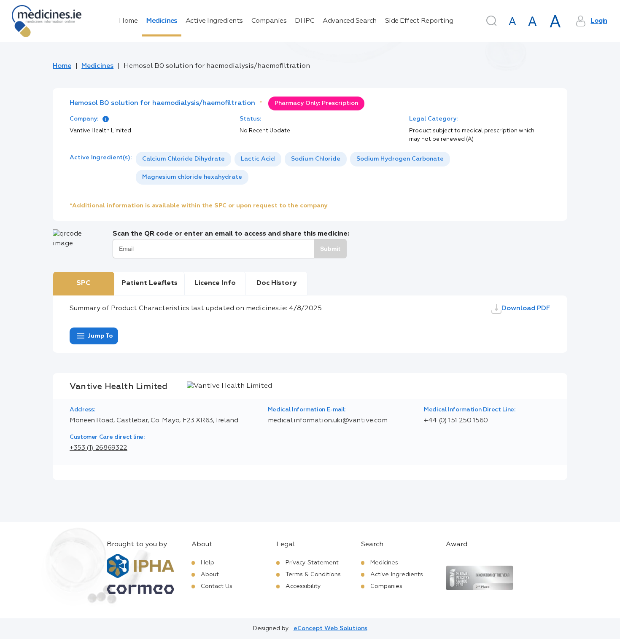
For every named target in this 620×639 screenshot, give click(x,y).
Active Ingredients (214, 21)
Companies (269, 21)
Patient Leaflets (149, 283)
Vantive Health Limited (100, 131)
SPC (83, 283)
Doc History (276, 283)
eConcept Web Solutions (330, 628)
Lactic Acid (258, 159)
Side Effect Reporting (419, 21)
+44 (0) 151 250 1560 (456, 420)
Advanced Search (350, 21)
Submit (330, 248)
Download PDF (525, 308)
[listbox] (343, 168)
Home (128, 21)
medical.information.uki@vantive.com (327, 420)
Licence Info (215, 283)
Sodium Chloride (315, 159)
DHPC (304, 21)
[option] (183, 159)
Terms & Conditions (313, 574)
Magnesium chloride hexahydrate (192, 177)
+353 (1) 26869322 (98, 448)
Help (207, 563)
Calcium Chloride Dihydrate (183, 159)
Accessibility (303, 586)
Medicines (161, 21)
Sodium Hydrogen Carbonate (400, 159)
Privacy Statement (312, 563)
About (210, 574)
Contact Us (216, 586)
